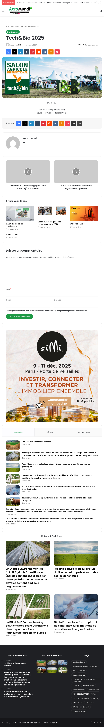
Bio (74, 671)
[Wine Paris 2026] (84, 214)
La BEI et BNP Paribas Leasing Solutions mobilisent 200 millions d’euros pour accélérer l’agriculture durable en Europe (57, 476)
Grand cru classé (79, 690)
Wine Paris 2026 (77, 224)
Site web (57, 300)
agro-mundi (14, 45)
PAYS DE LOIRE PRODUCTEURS (84, 694)
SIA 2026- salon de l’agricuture (14, 225)
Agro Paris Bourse (79, 662)
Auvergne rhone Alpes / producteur (85, 666)
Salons (95, 698)
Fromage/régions (88, 685)
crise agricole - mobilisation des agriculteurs (84, 680)
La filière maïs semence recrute (36, 441)
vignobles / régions (79, 711)
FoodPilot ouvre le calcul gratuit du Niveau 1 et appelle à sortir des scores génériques (50, 3)
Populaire (18, 432)
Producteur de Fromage (81, 698)
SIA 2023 (88, 703)
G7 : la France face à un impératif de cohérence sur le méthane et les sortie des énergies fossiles (75, 625)
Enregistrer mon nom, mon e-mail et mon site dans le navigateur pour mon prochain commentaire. (47, 311)
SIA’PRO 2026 (12, 234)
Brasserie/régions (79, 675)
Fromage (76, 685)
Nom (8, 289)
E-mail (9, 300)
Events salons (20, 26)
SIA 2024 (76, 707)
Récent (50, 432)
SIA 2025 (86, 707)
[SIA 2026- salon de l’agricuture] (20, 214)
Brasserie (82, 671)
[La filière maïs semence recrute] (13, 445)
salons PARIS (77, 703)
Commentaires (83, 432)
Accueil (10, 26)
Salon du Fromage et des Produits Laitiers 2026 (49, 223)
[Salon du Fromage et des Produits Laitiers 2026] (52, 212)
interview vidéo (93, 690)
